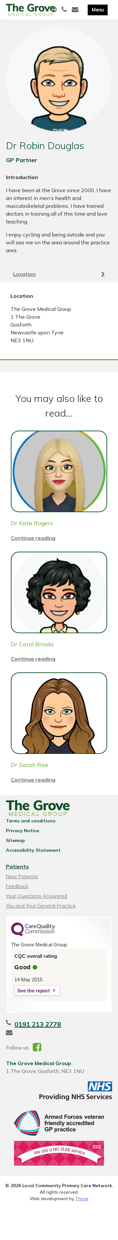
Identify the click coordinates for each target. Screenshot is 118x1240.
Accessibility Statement (33, 850)
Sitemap (15, 840)
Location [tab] (24, 274)
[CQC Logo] (33, 934)
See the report (33, 990)
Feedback (17, 886)
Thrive (81, 1198)
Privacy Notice (22, 831)
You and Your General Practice (41, 905)
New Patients (22, 876)
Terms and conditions (30, 821)
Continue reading (33, 538)
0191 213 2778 (37, 1024)
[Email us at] (76, 10)
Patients (17, 866)
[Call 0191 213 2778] (65, 10)
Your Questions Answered (36, 896)
